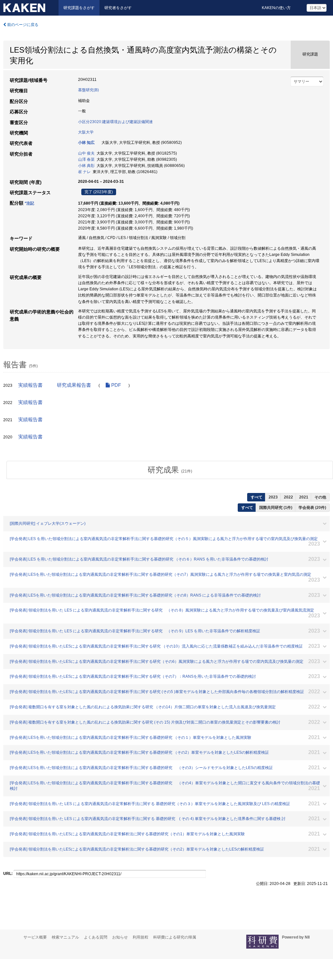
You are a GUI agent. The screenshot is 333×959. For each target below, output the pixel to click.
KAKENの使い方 (276, 8)
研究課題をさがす (79, 8)
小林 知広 (86, 142)
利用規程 (140, 937)
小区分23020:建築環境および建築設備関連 (115, 122)
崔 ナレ (84, 172)
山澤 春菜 (86, 159)
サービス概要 (35, 937)
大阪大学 (86, 132)
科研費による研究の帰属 (174, 937)
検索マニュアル (65, 937)
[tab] (170, 470)
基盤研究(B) (88, 90)
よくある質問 (95, 937)
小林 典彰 (86, 165)
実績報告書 (30, 385)
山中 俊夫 (86, 153)
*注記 (29, 203)
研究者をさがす (118, 8)
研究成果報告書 (74, 385)
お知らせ (120, 937)
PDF (115, 385)
